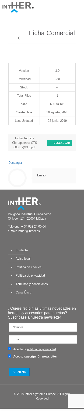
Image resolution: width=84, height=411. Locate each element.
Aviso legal (23, 258)
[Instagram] (57, 405)
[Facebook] (25, 405)
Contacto (22, 250)
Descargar (61, 143)
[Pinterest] (50, 405)
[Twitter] (31, 405)
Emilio (41, 175)
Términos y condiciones (32, 284)
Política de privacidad (30, 275)
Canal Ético (23, 292)
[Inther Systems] (17, 7)
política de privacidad (41, 349)
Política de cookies (29, 267)
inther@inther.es (29, 231)
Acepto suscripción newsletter (34, 356)
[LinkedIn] (44, 405)
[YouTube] (38, 405)
